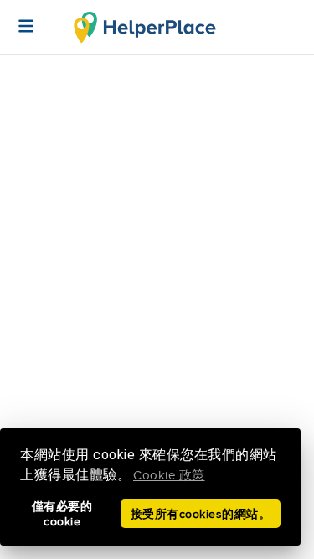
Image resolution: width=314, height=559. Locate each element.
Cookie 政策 (169, 475)
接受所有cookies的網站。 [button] (201, 514)
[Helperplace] (17, 17)
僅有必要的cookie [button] (62, 514)
